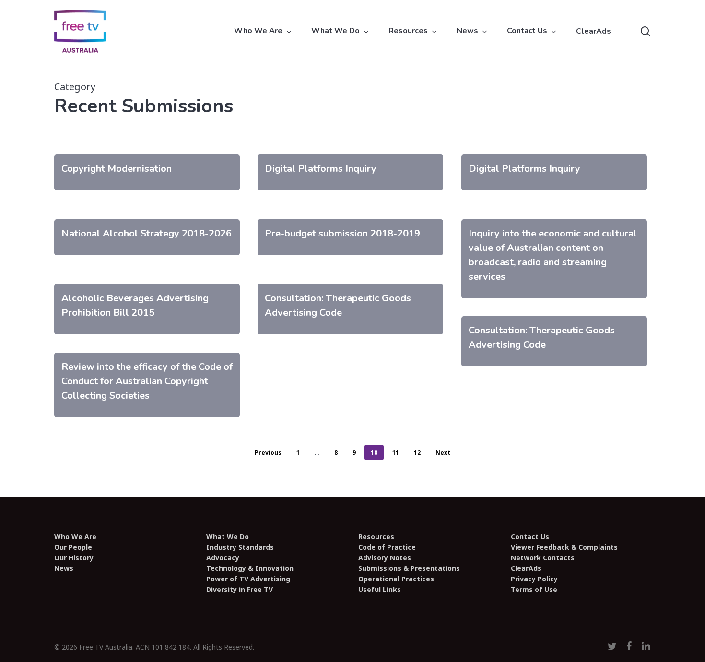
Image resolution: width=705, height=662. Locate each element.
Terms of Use (534, 589)
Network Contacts (543, 558)
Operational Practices (396, 579)
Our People (73, 547)
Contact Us (530, 536)
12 (417, 453)
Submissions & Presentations (409, 568)
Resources (376, 536)
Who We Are (75, 536)
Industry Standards (240, 547)
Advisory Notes (384, 558)
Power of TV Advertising (248, 579)
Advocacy (222, 558)
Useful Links (379, 589)
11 (395, 453)
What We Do (227, 536)
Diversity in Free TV (239, 589)
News (63, 568)
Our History (74, 558)
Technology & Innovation (250, 568)
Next (442, 453)
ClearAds (526, 568)
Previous (268, 453)
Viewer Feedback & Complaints (564, 547)
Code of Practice (387, 547)
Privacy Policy (534, 579)
